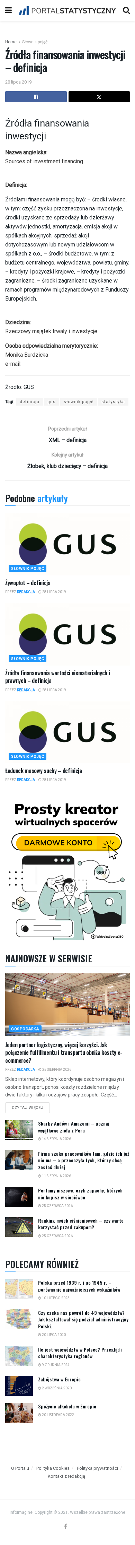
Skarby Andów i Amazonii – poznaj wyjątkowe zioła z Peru (73, 1127)
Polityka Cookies (53, 1468)
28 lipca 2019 (18, 82)
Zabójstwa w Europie (59, 1379)
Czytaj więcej (31, 1106)
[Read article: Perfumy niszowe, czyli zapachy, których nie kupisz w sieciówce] (19, 1197)
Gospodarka (25, 1029)
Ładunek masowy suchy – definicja (43, 770)
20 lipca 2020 (53, 1335)
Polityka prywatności (97, 1468)
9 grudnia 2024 (55, 1365)
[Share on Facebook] (36, 96)
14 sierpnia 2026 (56, 1139)
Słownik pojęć (34, 42)
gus (51, 401)
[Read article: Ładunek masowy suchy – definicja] (67, 732)
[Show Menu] (8, 10)
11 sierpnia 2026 (56, 1176)
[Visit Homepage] (67, 10)
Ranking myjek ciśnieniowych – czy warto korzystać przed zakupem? (81, 1224)
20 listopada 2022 (57, 1415)
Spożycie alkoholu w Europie (67, 1406)
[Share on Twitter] (99, 96)
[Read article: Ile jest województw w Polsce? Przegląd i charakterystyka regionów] (19, 1356)
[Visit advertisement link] (67, 869)
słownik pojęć (78, 401)
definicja (29, 401)
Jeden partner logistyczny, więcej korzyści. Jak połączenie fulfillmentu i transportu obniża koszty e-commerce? (63, 1053)
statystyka (113, 401)
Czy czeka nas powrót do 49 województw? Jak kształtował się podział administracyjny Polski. (83, 1319)
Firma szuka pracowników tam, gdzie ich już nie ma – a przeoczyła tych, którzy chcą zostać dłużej (83, 1160)
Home (11, 42)
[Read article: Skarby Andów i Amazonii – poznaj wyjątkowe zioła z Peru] (19, 1130)
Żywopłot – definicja (28, 583)
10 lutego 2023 (55, 1298)
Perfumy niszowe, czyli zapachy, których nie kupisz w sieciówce (80, 1194)
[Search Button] (126, 10)
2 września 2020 (56, 1388)
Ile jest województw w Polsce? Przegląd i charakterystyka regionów (80, 1353)
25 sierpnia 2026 (56, 1069)
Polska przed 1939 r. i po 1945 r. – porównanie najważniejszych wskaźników (79, 1286)
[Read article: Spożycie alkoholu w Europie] (19, 1413)
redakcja (26, 592)
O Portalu (20, 1468)
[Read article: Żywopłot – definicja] (67, 544)
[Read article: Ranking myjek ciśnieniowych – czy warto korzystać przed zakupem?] (19, 1227)
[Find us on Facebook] (65, 1527)
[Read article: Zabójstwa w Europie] (19, 1386)
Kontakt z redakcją (66, 1476)
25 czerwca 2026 (57, 1206)
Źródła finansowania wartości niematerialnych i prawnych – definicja (57, 677)
